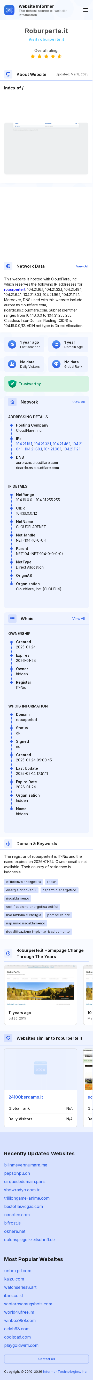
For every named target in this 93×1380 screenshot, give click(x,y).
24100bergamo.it (26, 1097)
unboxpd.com (17, 1270)
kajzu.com (14, 1279)
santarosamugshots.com (28, 1303)
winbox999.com (20, 1320)
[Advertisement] (46, 107)
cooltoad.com (17, 1337)
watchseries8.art (20, 1287)
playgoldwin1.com (21, 1345)
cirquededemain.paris (24, 1181)
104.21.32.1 (42, 444)
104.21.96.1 (52, 449)
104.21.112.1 (71, 449)
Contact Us (46, 1359)
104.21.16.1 (24, 444)
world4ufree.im (19, 1312)
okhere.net (14, 1231)
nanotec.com (17, 1214)
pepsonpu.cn (17, 1173)
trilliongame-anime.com (27, 1198)
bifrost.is (12, 1223)
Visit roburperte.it (46, 39)
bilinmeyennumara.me (25, 1164)
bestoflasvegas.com (23, 1206)
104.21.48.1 (61, 444)
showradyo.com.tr (22, 1189)
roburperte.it (14, 289)
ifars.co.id (13, 1295)
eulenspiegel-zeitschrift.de (29, 1239)
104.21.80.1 (33, 449)
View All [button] (82, 266)
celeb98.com (16, 1328)
